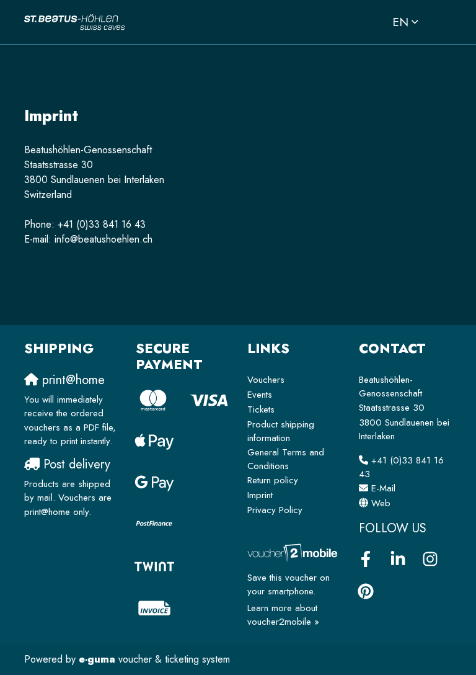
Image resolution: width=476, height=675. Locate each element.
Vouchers (265, 380)
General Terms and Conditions (285, 459)
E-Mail (383, 488)
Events (259, 394)
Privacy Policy (274, 510)
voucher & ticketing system (154, 659)
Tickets (261, 409)
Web (380, 503)
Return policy (272, 480)
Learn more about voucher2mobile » (283, 615)
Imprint (260, 495)
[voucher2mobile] (293, 552)
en (400, 21)
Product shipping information (280, 431)
